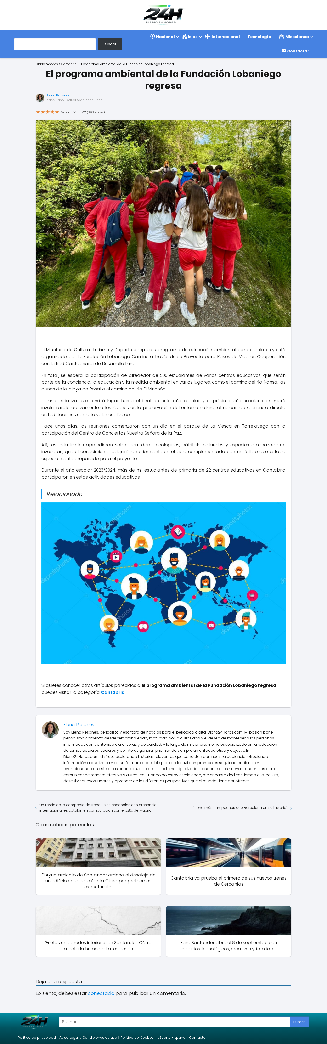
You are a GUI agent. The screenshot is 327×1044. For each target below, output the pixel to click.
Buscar (110, 44)
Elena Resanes (58, 95)
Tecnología (259, 37)
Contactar (198, 1037)
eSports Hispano (171, 1037)
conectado (101, 993)
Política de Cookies (137, 1037)
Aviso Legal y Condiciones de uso (88, 1037)
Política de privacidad (37, 1037)
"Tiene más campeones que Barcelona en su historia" (240, 807)
